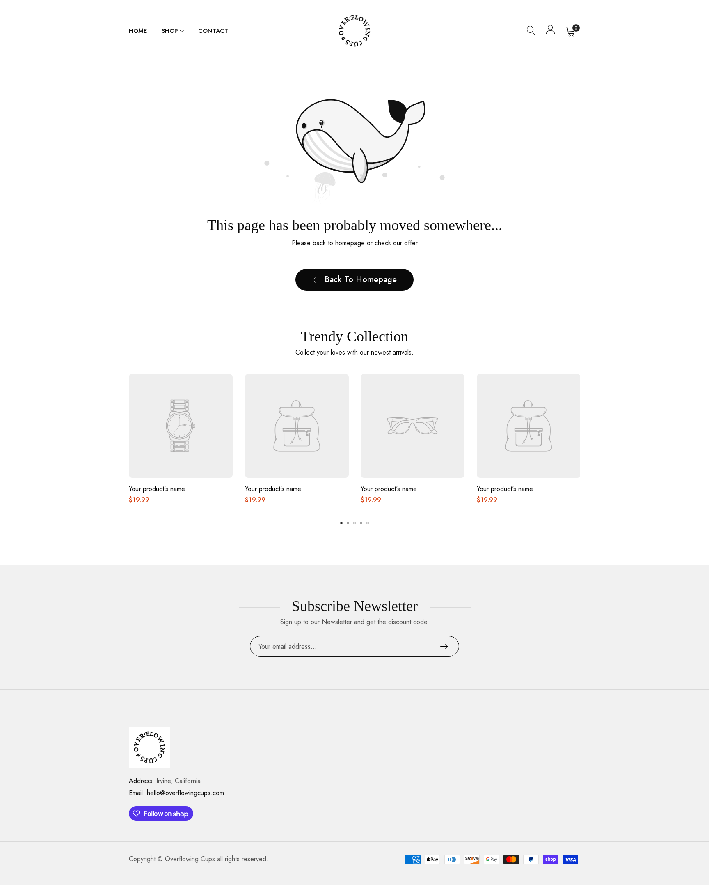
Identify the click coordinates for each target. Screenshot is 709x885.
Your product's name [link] (157, 488)
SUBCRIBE (444, 646)
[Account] (550, 31)
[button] (341, 523)
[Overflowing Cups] (354, 30)
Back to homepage (361, 280)
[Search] (531, 31)
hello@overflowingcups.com (176, 792)
